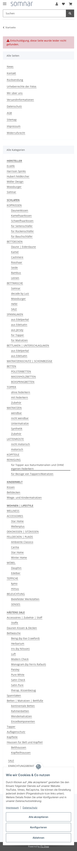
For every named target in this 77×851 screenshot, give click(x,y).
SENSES (15, 604)
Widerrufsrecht (16, 133)
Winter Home (19, 557)
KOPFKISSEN (14, 205)
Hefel (14, 304)
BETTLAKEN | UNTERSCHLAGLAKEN (28, 345)
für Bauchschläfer (22, 236)
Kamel (15, 252)
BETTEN (11, 366)
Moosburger (14, 186)
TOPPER (11, 387)
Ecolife (11, 166)
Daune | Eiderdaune (23, 246)
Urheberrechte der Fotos (21, 86)
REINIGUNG (14, 459)
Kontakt (11, 73)
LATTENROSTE (15, 439)
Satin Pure (17, 685)
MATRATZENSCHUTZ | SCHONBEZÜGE (29, 361)
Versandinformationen (20, 99)
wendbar (16, 413)
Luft (13, 654)
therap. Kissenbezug (23, 690)
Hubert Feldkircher (18, 176)
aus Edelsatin (19, 324)
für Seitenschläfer (22, 226)
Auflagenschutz (16, 731)
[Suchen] (70, 13)
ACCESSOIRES (15, 516)
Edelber (15, 573)
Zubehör (16, 402)
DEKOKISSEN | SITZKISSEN (23, 531)
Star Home (17, 521)
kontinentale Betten (23, 706)
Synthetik (16, 428)
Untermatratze (20, 423)
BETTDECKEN (15, 241)
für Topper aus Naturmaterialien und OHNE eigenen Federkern (37, 466)
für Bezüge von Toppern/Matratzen (32, 474)
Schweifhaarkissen (22, 220)
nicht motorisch (20, 444)
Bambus (16, 272)
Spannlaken (14, 695)
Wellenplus (18, 526)
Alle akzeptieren (38, 816)
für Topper (17, 335)
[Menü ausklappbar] (4, 2)
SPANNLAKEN (15, 314)
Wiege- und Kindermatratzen (24, 497)
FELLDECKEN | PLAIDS (20, 536)
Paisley (15, 669)
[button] (57, 4)
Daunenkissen (19, 210)
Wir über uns (15, 93)
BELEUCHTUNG (16, 594)
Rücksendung (15, 79)
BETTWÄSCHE (15, 283)
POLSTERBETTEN (21, 371)
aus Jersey (17, 330)
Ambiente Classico (22, 542)
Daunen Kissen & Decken (22, 628)
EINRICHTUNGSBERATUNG (24, 766)
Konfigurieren (38, 827)
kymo (14, 583)
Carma (15, 547)
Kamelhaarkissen (21, 215)
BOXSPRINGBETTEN (22, 381)
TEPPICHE (12, 578)
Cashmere (17, 257)
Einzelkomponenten (23, 721)
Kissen (11, 487)
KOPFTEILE (13, 454)
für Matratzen (19, 340)
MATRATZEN (14, 407)
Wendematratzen (21, 716)
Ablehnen (38, 837)
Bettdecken (13, 492)
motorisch (17, 449)
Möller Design (15, 181)
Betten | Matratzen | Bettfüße (25, 700)
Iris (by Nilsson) (20, 648)
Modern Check (19, 659)
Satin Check (18, 680)
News (10, 66)
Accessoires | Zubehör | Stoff (24, 617)
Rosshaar (16, 262)
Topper (11, 726)
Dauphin (16, 568)
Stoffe (14, 622)
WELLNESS (13, 510)
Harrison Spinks (16, 171)
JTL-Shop (44, 846)
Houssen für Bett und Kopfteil (25, 742)
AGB (9, 113)
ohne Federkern (20, 392)
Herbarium (17, 643)
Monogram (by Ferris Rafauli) (28, 664)
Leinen (15, 278)
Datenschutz (30, 807)
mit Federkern (19, 397)
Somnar (11, 192)
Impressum (12, 807)
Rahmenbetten (20, 711)
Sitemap (12, 119)
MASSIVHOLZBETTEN (23, 376)
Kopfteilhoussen (21, 752)
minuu (15, 588)
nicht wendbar (20, 418)
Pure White (17, 674)
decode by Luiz (20, 293)
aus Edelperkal (20, 319)
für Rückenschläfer (22, 231)
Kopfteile (12, 737)
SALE (14, 309)
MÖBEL (11, 562)
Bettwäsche (14, 633)
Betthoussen (18, 747)
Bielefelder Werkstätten (25, 599)
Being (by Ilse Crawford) (25, 638)
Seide (14, 267)
